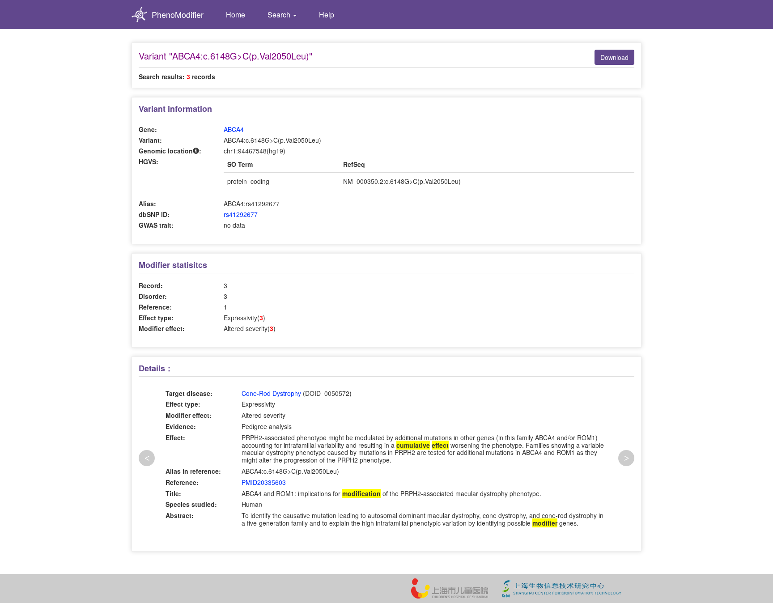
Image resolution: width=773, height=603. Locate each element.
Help (326, 14)
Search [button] (280, 14)
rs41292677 (241, 214)
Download (614, 57)
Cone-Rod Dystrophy (271, 393)
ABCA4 (234, 129)
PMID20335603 (264, 482)
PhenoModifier (178, 14)
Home (235, 14)
